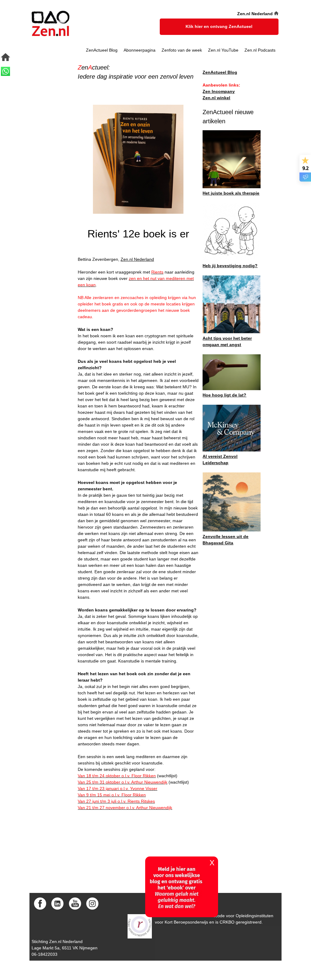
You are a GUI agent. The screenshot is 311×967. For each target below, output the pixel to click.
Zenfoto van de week (182, 50)
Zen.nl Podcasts (259, 50)
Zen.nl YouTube (223, 50)
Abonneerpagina (140, 50)
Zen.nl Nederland (137, 259)
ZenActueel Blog (102, 50)
